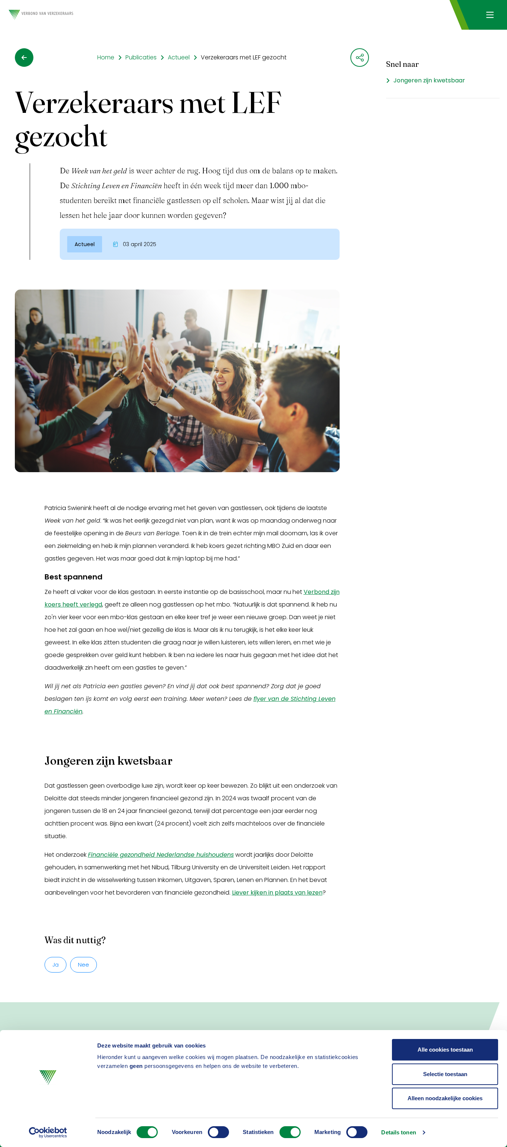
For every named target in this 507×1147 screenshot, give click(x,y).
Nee (83, 964)
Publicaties (141, 57)
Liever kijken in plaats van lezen (277, 892)
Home (105, 57)
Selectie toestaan (445, 1074)
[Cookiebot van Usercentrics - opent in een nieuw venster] (48, 1132)
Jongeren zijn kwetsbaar (429, 80)
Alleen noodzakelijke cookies (445, 1098)
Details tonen (398, 1132)
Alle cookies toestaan (445, 1049)
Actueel (179, 57)
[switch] (218, 1132)
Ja (55, 964)
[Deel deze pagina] (359, 57)
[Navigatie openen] (490, 15)
